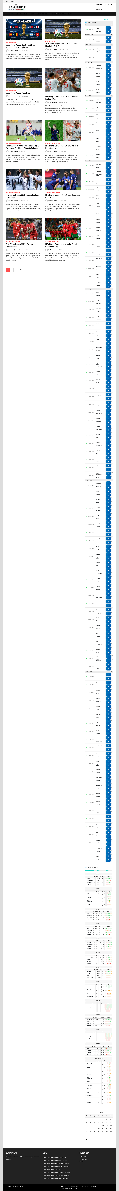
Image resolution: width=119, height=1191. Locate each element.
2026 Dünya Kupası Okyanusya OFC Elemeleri (56, 1163)
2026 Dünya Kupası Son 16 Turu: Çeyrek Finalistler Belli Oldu (61, 45)
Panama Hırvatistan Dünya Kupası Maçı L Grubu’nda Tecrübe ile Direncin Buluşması (23, 147)
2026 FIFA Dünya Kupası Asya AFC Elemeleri (56, 1166)
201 (21, 270)
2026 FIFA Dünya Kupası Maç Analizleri (54, 1157)
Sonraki (27, 270)
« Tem (86, 1139)
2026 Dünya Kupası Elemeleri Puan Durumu (56, 1175)
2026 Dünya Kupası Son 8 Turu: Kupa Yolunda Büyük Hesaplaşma (20, 46)
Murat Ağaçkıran (14, 50)
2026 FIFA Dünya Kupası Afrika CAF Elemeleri (56, 1172)
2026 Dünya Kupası (21, 14)
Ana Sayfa (10, 14)
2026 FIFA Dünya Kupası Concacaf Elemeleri (56, 1178)
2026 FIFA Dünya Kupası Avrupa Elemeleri (55, 1160)
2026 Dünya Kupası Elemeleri (39, 14)
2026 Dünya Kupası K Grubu (52, 241)
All (89, 870)
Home (98, 870)
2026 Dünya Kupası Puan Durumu (62, 14)
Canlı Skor (99, 9)
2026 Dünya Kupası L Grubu (52, 94)
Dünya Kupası (19, 1186)
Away (107, 870)
